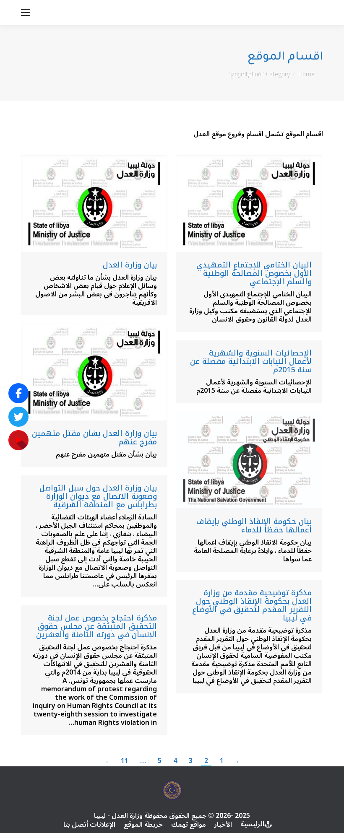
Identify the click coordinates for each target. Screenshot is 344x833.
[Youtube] (18, 440)
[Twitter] (18, 417)
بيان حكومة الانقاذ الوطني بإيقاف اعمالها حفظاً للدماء (254, 525)
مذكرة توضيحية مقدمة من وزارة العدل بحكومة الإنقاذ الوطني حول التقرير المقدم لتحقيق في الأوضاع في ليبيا (252, 605)
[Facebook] (18, 393)
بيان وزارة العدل (130, 265)
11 (124, 761)
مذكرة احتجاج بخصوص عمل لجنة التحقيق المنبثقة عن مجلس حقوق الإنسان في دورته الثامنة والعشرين (96, 626)
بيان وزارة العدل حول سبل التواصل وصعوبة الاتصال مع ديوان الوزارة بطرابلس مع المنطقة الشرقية (98, 496)
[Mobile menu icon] (25, 12)
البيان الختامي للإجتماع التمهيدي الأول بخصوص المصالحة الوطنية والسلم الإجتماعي (254, 273)
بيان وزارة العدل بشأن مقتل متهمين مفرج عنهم (94, 437)
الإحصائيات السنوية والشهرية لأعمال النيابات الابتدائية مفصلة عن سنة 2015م (251, 361)
